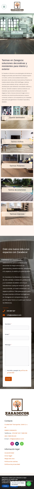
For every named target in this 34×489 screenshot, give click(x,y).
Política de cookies (11, 461)
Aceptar (5, 486)
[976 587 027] (9, 310)
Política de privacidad (12, 464)
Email (7, 334)
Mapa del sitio (10, 458)
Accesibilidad (9, 453)
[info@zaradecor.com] (12, 315)
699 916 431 (12, 436)
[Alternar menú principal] (4, 6)
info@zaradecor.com (16, 439)
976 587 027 (16, 433)
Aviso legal (8, 456)
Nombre (8, 324)
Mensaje (8, 345)
